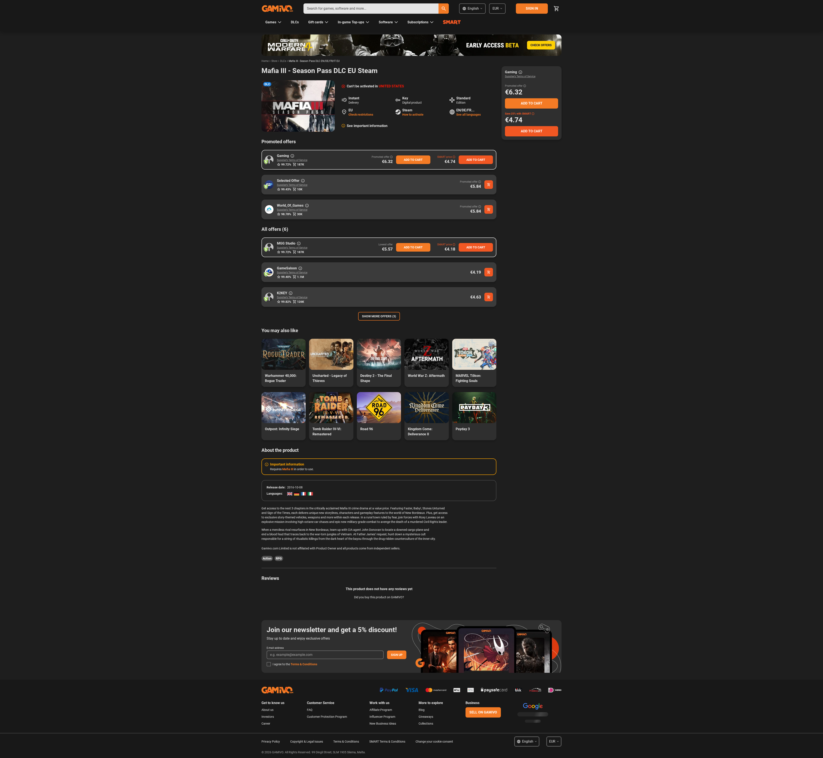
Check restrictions (360, 114)
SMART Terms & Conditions (387, 741)
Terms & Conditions (304, 664)
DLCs (283, 61)
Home (265, 61)
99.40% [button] (286, 277)
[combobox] (371, 8)
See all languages (468, 114)
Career (265, 723)
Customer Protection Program (327, 716)
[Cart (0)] (556, 8)
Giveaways (426, 716)
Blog (422, 710)
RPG (279, 558)
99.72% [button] (286, 164)
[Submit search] (444, 8)
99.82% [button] (286, 301)
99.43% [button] (286, 189)
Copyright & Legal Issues (306, 741)
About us (267, 710)
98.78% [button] (286, 214)
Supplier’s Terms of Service (292, 160)
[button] (269, 159)
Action (267, 558)
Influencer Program (382, 716)
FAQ (309, 710)
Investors (267, 716)
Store (274, 61)
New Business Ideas (382, 723)
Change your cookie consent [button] (434, 741)
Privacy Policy (270, 741)
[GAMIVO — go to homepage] (277, 8)
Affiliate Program (380, 710)
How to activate (413, 114)
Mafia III (287, 469)
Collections (426, 723)
